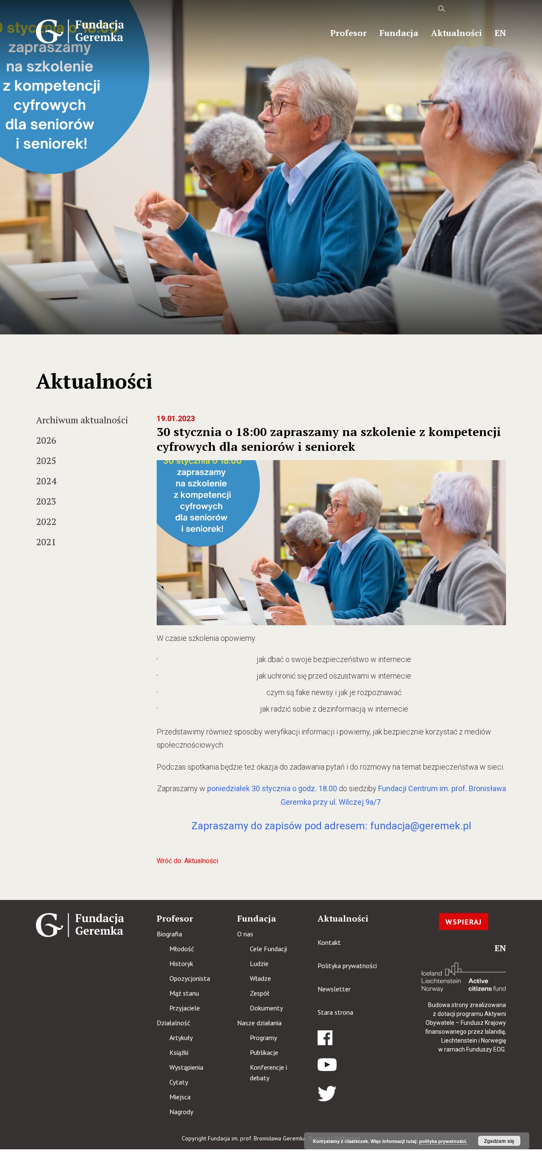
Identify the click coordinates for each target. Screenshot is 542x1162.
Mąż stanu (184, 993)
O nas (245, 934)
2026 (46, 440)
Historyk (181, 963)
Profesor (348, 33)
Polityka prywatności (347, 965)
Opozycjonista (189, 978)
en (500, 33)
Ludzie (259, 963)
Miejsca (180, 1097)
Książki (178, 1052)
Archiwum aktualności (82, 420)
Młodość (181, 948)
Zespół (259, 993)
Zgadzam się (499, 1141)
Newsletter (334, 989)
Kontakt (329, 942)
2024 (46, 481)
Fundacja (398, 33)
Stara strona (335, 1012)
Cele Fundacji (268, 948)
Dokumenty (266, 1008)
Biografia (169, 934)
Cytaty (178, 1082)
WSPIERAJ (463, 922)
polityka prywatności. (443, 1141)
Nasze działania (259, 1022)
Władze (260, 978)
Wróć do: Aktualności (187, 861)
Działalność (173, 1022)
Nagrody (181, 1111)
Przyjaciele (184, 1008)
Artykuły (181, 1037)
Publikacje (264, 1052)
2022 (46, 521)
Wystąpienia (186, 1067)
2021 (46, 541)
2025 (46, 460)
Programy (263, 1037)
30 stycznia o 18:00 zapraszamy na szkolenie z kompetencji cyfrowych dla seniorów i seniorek (329, 439)
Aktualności (456, 33)
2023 (46, 501)
